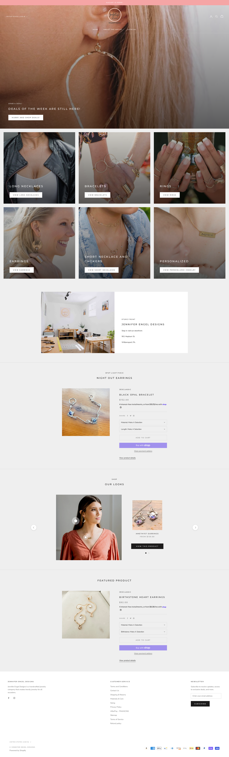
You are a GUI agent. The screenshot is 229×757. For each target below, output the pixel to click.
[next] (195, 527)
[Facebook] (127, 415)
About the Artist (113, 29)
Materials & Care (116, 699)
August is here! (114, 2)
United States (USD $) (15, 16)
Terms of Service (116, 719)
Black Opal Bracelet (136, 394)
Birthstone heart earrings (142, 597)
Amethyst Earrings (147, 534)
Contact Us (114, 690)
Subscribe (200, 704)
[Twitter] (130, 415)
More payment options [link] (143, 451)
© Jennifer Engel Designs (22, 747)
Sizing (112, 703)
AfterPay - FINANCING (119, 711)
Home (96, 29)
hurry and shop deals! (26, 117)
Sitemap (113, 715)
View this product (147, 546)
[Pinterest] (133, 415)
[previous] (33, 527)
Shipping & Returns (118, 695)
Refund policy (115, 723)
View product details (127, 458)
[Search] (216, 16)
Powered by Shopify (18, 750)
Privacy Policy (115, 707)
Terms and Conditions (119, 686)
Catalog (131, 29)
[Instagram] (14, 697)
